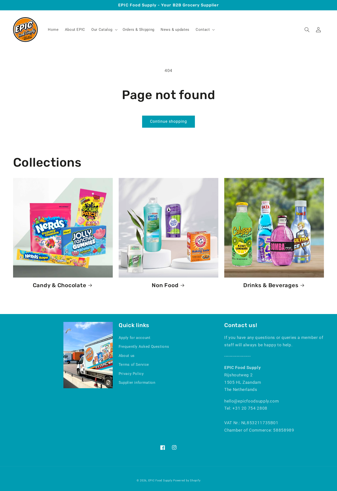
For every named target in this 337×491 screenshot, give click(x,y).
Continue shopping (168, 121)
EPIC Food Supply (160, 480)
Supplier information (137, 382)
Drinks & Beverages (271, 285)
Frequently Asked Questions (144, 346)
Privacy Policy (131, 373)
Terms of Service (134, 364)
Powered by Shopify (186, 480)
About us (127, 355)
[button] (104, 29)
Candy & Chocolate (59, 285)
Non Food (165, 285)
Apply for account (134, 337)
